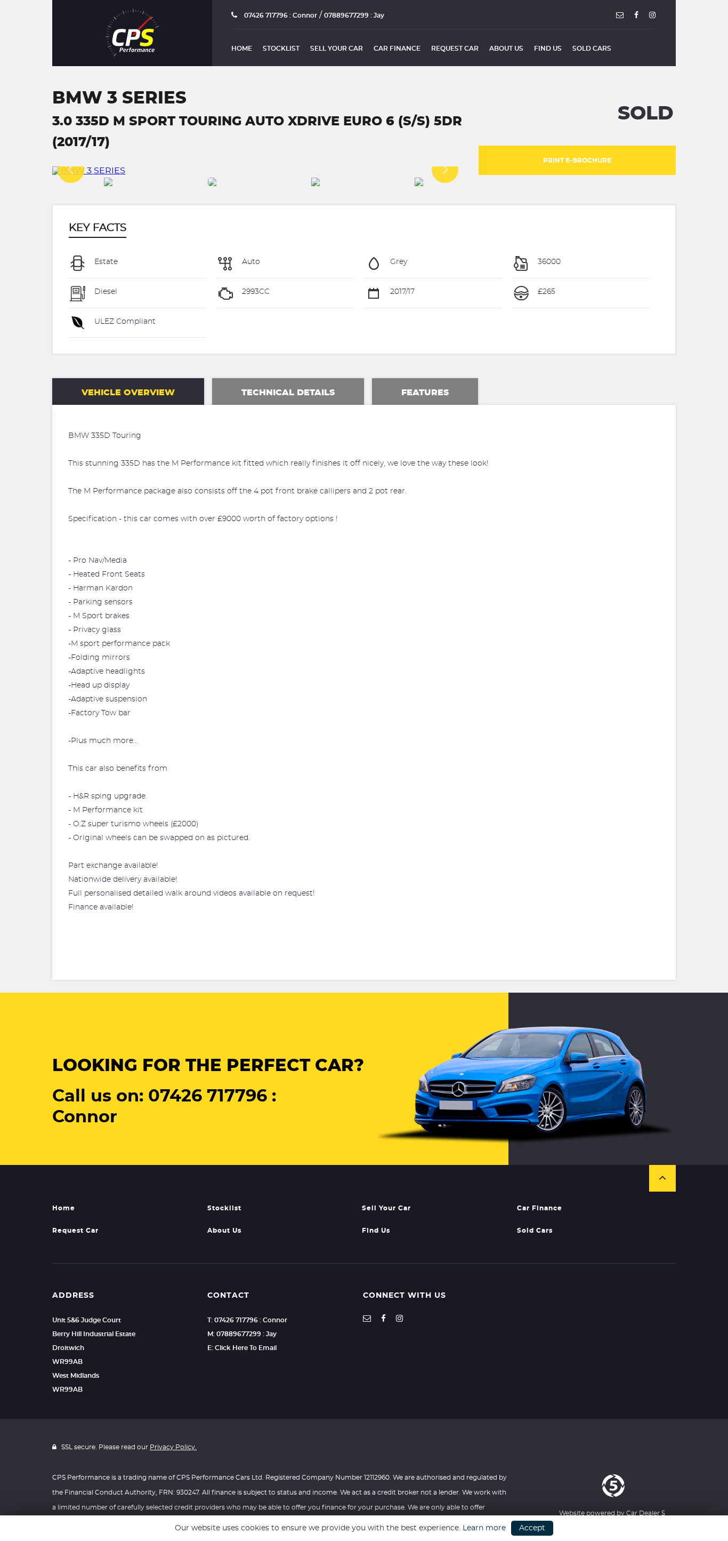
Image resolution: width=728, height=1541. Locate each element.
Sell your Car (336, 48)
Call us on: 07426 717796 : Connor (164, 1106)
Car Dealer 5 (645, 1513)
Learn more (484, 1528)
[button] (662, 1178)
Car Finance (397, 48)
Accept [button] (532, 1528)
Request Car (455, 48)
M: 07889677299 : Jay (242, 1334)
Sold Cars (591, 48)
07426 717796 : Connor (279, 15)
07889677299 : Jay (354, 15)
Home (241, 48)
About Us (506, 48)
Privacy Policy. (173, 1447)
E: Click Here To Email (242, 1348)
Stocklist (281, 48)
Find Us (548, 48)
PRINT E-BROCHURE (577, 160)
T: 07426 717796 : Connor (247, 1320)
